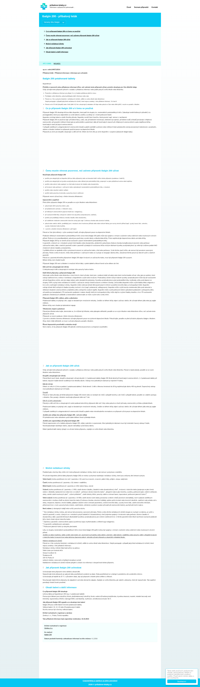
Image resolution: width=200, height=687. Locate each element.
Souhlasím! (181, 681)
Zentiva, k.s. (48, 628)
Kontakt (155, 7)
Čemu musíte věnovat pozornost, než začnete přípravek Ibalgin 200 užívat (72, 35)
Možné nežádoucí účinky (55, 44)
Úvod (129, 7)
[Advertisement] (141, 44)
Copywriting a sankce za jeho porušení (100, 681)
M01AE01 (57, 63)
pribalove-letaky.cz (58, 5)
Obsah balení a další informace (57, 52)
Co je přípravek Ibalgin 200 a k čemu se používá (63, 31)
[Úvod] (44, 6)
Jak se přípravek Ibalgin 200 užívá (58, 39)
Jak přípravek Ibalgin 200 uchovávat (59, 48)
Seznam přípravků (141, 7)
